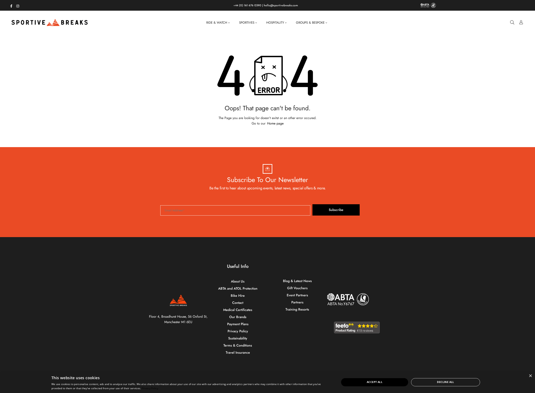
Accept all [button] (374, 382)
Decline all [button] (445, 382)
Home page (275, 123)
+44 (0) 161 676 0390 (247, 5)
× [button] (530, 376)
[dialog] (267, 382)
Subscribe (336, 209)
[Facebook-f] (11, 5)
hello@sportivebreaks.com (281, 5)
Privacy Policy (150, 388)
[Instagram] (18, 5)
